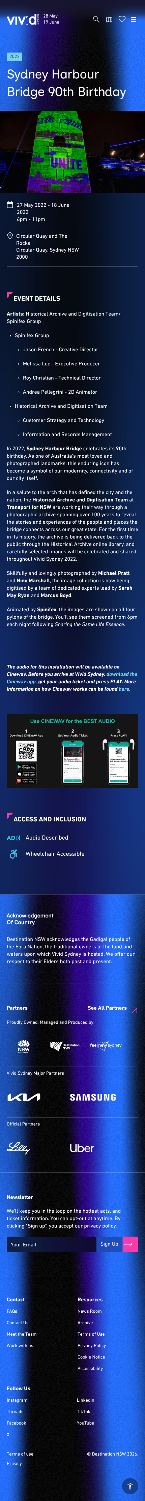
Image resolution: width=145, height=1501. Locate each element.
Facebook (16, 1423)
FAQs (12, 1311)
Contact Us (18, 1323)
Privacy (14, 1464)
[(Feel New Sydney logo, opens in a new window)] (106, 1046)
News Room (90, 1311)
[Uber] (98, 1148)
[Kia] (35, 1097)
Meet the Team (22, 1334)
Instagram (17, 1400)
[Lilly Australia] (35, 1148)
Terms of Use (91, 1334)
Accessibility (90, 1369)
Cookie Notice (91, 1357)
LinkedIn (85, 1400)
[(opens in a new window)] (72, 751)
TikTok (83, 1412)
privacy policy (99, 1226)
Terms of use (20, 1454)
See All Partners (107, 1008)
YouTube (85, 1423)
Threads (15, 1412)
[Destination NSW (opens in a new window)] (65, 1046)
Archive (85, 1323)
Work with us (20, 1346)
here (124, 689)
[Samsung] (98, 1097)
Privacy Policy (92, 1346)
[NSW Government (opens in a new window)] (24, 1046)
